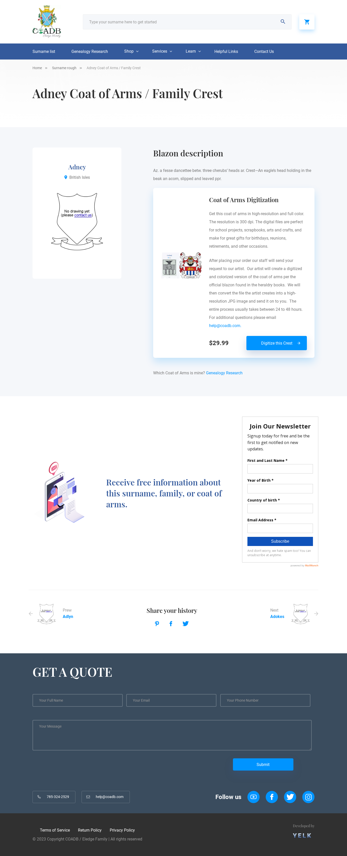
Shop (129, 51)
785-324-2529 (58, 797)
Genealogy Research (89, 51)
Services (159, 51)
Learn (191, 51)
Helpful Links (226, 51)
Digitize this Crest (276, 343)
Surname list (44, 51)
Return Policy (90, 830)
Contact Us (264, 51)
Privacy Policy (122, 830)
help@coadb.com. (226, 325)
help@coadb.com (109, 797)
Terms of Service (55, 830)
